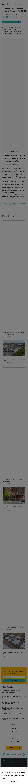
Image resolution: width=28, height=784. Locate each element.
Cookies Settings (14, 781)
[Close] (26, 769)
